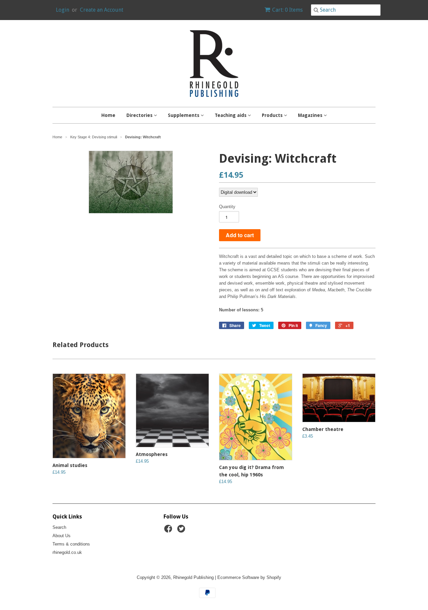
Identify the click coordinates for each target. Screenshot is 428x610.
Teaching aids (231, 115)
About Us (61, 535)
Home (108, 115)
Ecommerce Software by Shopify (249, 577)
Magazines (311, 115)
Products (273, 115)
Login (62, 10)
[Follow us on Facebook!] (169, 531)
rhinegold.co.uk (67, 552)
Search (59, 527)
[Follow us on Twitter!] (182, 531)
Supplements (184, 115)
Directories (140, 115)
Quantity (227, 206)
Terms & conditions (71, 544)
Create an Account (101, 10)
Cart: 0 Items (287, 10)
